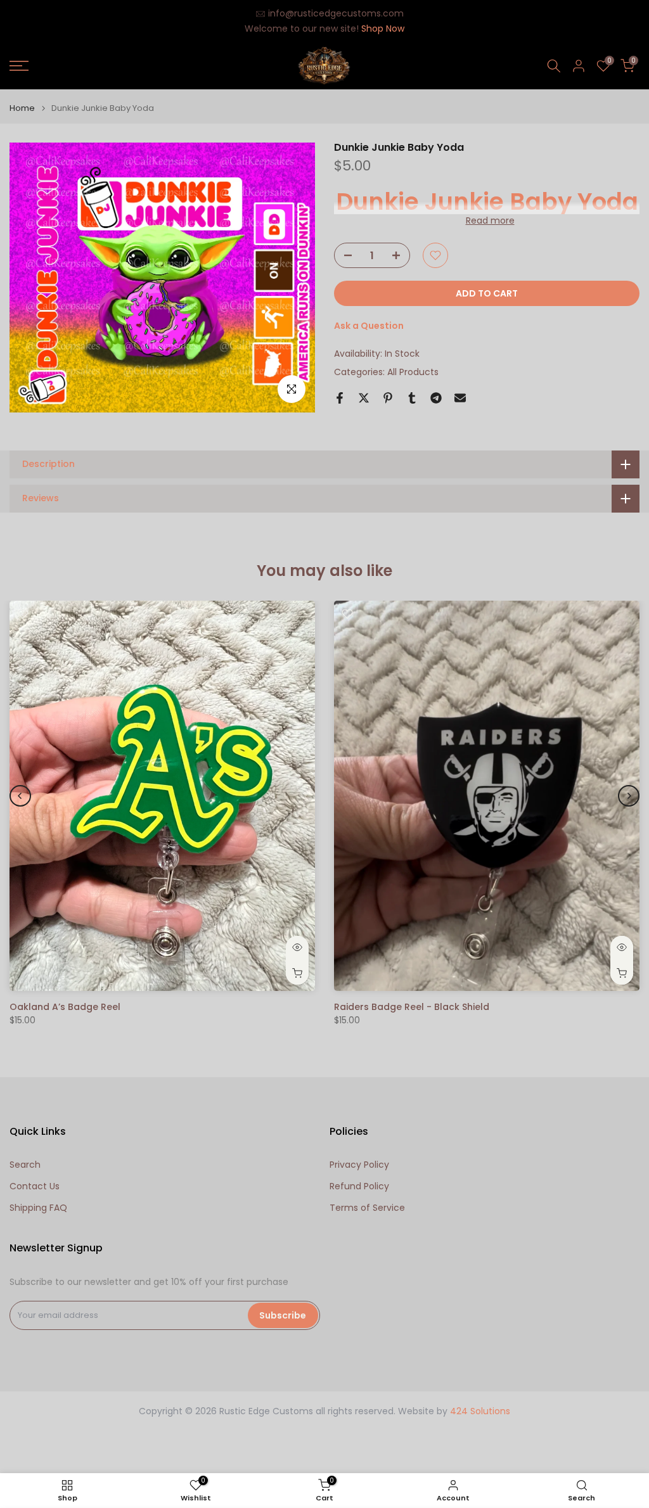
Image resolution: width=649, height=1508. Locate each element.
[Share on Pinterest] (388, 398)
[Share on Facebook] (339, 398)
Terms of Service (367, 1208)
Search (25, 1165)
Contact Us (35, 1186)
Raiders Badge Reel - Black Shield (411, 1006)
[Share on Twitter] (363, 398)
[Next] (628, 796)
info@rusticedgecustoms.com (336, 13)
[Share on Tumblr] (412, 398)
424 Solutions (480, 1411)
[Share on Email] (460, 398)
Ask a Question (369, 325)
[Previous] (20, 796)
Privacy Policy (359, 1165)
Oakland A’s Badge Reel (65, 1006)
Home (22, 108)
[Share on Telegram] (436, 398)
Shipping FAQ (38, 1208)
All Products (413, 372)
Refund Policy (359, 1186)
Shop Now (382, 28)
